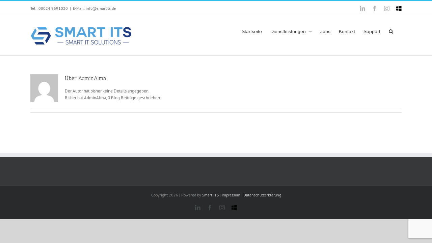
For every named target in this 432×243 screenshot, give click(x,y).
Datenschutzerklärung (262, 194)
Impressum (231, 194)
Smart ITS (210, 194)
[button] (391, 30)
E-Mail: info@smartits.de (94, 8)
